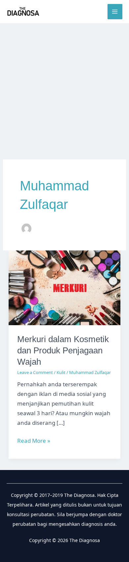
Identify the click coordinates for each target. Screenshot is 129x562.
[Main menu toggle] (115, 11)
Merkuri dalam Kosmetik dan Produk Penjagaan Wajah (63, 350)
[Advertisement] (64, 91)
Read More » (33, 441)
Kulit (61, 372)
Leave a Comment (35, 372)
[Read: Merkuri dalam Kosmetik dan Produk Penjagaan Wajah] (64, 287)
